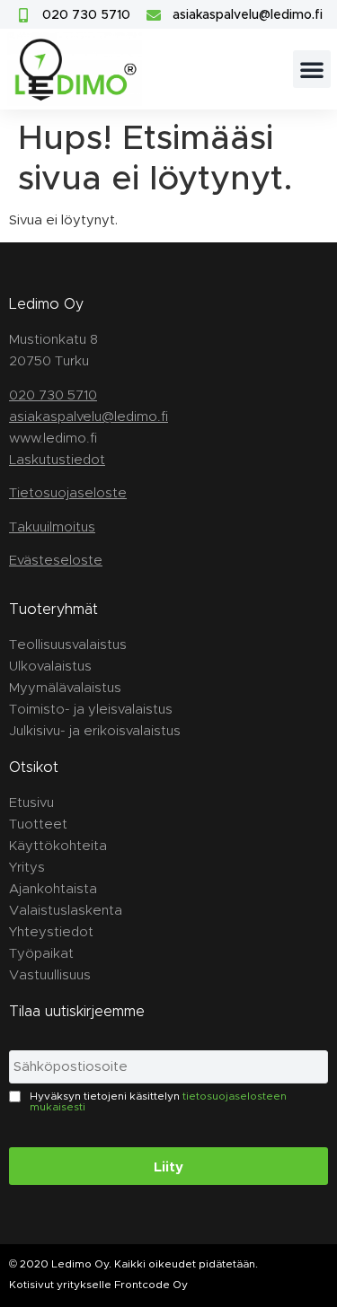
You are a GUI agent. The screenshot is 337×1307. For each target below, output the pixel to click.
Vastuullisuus (50, 974)
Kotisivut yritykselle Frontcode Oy (98, 1283)
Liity (168, 1166)
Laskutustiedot (57, 459)
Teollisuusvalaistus (68, 644)
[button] (312, 69)
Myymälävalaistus (65, 687)
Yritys (27, 866)
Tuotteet (38, 823)
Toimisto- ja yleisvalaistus (91, 708)
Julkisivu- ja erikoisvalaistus (95, 730)
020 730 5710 (53, 394)
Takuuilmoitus (52, 526)
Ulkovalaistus (50, 665)
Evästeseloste (55, 559)
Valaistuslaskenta (65, 909)
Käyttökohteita (58, 845)
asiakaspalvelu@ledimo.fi (88, 416)
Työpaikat (41, 953)
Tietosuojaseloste (68, 492)
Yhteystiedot (51, 931)
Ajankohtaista (53, 888)
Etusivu (31, 802)
